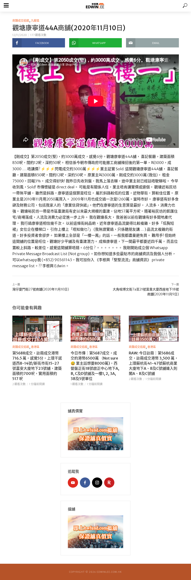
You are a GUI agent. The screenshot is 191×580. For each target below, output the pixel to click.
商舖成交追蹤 (20, 20)
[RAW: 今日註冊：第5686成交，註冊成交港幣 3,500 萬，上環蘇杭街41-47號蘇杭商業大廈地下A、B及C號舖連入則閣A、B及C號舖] (154, 329)
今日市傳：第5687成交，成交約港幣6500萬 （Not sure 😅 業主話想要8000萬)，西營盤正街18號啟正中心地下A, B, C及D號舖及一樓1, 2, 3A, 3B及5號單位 (95, 366)
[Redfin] (109, 482)
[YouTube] (73, 482)
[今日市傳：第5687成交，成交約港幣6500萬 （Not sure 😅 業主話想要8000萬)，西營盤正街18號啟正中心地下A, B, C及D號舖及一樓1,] (95, 329)
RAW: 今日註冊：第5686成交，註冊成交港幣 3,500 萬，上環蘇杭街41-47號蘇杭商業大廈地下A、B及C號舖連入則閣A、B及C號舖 (153, 363)
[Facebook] (85, 482)
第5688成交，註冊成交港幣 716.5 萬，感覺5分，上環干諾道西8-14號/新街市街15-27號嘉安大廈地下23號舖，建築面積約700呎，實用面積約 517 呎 (37, 366)
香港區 (35, 347)
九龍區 (35, 20)
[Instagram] (97, 482)
